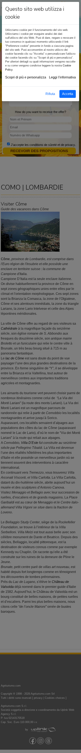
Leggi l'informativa (62, 77)
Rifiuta (50, 94)
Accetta (67, 94)
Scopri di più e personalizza (25, 77)
